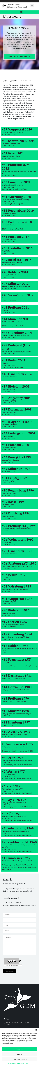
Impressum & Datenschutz (23, 1063)
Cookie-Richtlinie (12, 1063)
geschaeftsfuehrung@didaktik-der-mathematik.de (19, 905)
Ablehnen (19, 1054)
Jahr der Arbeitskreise (19, 56)
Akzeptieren (19, 1049)
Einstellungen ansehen (20, 1059)
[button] (36, 1030)
